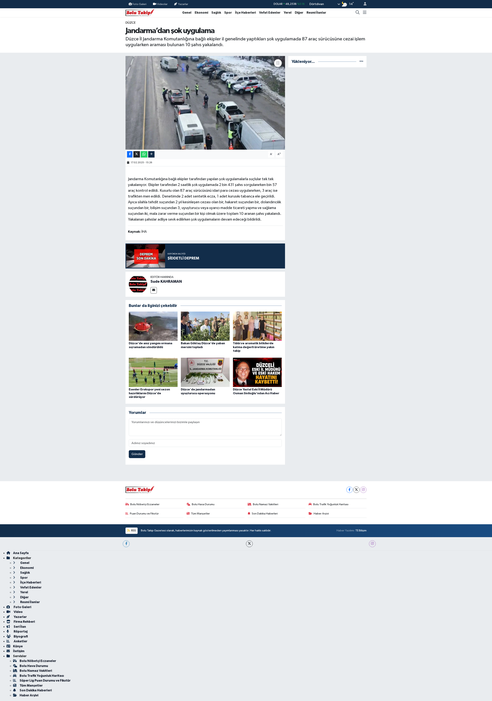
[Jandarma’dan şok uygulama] (205, 103)
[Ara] (357, 12)
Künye (18, 646)
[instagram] (372, 543)
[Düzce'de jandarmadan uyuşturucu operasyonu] (205, 372)
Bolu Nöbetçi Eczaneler (145, 504)
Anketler (20, 641)
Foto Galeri (139, 4)
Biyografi (20, 636)
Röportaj (20, 631)
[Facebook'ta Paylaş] (129, 154)
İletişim (18, 651)
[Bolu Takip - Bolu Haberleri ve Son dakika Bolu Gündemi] (139, 12)
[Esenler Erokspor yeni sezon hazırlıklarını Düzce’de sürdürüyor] (153, 372)
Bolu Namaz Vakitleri (265, 504)
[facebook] (126, 543)
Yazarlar (183, 4)
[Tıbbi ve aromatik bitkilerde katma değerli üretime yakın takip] (257, 326)
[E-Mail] (153, 290)
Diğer (299, 12)
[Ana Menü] (365, 12)
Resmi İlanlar (316, 12)
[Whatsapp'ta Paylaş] (144, 154)
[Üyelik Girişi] (363, 4)
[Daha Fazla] (151, 154)
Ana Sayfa (21, 553)
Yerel (288, 12)
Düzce (130, 22)
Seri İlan (19, 626)
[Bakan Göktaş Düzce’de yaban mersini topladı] (205, 326)
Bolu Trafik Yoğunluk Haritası (330, 504)
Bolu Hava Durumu (203, 504)
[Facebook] (349, 490)
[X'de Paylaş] (136, 154)
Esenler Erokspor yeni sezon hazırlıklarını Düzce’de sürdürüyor (149, 393)
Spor (228, 12)
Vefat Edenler (269, 12)
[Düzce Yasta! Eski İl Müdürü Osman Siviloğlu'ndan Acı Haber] (257, 372)
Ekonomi (201, 12)
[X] (356, 490)
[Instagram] (363, 490)
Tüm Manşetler (200, 513)
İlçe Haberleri (245, 12)
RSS (133, 530)
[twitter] (249, 543)
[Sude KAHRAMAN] (138, 284)
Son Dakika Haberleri (265, 513)
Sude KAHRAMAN (166, 281)
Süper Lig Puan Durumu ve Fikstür (45, 680)
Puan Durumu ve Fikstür (144, 513)
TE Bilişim (361, 530)
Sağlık (216, 12)
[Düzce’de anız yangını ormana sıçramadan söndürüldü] (153, 326)
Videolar (162, 4)
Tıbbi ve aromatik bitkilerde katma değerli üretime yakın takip (253, 347)
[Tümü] (361, 61)
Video (18, 611)
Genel (186, 12)
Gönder (137, 454)
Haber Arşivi (321, 513)
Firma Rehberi (24, 621)
